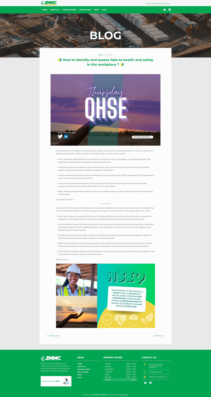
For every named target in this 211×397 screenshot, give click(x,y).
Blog (104, 10)
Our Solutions (69, 10)
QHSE (96, 10)
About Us (55, 10)
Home (44, 10)
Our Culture (85, 10)
